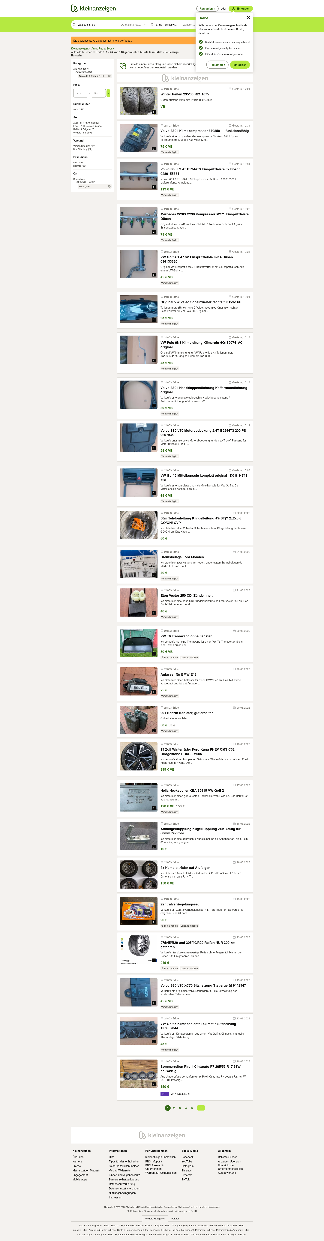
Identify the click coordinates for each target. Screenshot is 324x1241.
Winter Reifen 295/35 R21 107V (184, 94)
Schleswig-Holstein (85, 181)
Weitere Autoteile (82, 132)
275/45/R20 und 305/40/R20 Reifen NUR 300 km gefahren (197, 944)
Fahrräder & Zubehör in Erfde (165, 1229)
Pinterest (187, 1175)
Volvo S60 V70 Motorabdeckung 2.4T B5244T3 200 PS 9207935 (203, 432)
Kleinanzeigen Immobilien (160, 1157)
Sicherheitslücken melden (124, 1166)
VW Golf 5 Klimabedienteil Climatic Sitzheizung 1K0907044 (198, 1026)
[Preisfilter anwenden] (108, 93)
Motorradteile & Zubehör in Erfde (232, 1229)
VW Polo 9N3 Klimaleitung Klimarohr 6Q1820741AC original (201, 344)
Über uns (78, 1157)
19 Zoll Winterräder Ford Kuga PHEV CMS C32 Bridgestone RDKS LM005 (197, 751)
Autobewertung (227, 1172)
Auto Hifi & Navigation (84, 122)
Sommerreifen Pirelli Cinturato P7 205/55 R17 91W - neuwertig (201, 1068)
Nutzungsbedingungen (122, 1193)
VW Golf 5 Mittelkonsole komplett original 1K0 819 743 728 (203, 477)
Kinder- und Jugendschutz (124, 1175)
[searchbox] (97, 24)
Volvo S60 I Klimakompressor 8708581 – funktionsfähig (204, 131)
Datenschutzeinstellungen (124, 1188)
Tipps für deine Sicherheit (124, 1161)
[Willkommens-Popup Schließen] (248, 17)
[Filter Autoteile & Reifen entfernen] (109, 75)
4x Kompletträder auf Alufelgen (185, 868)
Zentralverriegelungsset (179, 904)
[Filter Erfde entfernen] (109, 186)
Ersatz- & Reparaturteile (85, 125)
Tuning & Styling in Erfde (184, 1225)
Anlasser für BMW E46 (178, 674)
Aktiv (75, 109)
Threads (187, 1170)
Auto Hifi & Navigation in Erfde (94, 1225)
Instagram (188, 1166)
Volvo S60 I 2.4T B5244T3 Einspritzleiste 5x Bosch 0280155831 (200, 171)
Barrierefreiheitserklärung (124, 1179)
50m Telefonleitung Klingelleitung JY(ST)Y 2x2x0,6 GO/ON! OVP (200, 520)
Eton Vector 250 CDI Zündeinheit (186, 595)
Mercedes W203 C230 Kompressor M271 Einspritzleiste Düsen (204, 216)
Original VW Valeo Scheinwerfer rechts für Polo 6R (201, 302)
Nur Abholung (80, 149)
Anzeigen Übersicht (229, 1161)
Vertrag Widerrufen (120, 1170)
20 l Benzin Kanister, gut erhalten (187, 713)
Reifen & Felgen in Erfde (157, 1225)
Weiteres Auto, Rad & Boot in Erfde (208, 1234)
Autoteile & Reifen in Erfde (102, 1229)
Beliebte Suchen (227, 1157)
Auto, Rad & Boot (84, 71)
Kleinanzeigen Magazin (86, 1170)
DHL (75, 162)
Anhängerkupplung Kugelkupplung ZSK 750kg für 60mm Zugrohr (200, 831)
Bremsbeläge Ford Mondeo (182, 557)
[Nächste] (201, 1108)
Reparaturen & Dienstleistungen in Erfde (135, 1234)
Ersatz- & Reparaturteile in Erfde (127, 1225)
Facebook (188, 1157)
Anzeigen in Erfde (236, 1234)
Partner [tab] (175, 1218)
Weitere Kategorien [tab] (155, 1218)
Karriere (77, 1161)
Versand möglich (81, 145)
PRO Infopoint (153, 1161)
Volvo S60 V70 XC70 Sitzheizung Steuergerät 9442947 (203, 985)
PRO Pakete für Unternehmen (154, 1167)
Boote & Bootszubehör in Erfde (132, 1229)
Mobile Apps (80, 1179)
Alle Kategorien (81, 68)
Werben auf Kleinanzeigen (161, 1172)
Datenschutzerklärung (122, 1184)
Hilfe (111, 1157)
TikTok (186, 1179)
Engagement (80, 1175)
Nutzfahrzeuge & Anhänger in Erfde (95, 1234)
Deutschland (79, 179)
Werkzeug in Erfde (207, 1225)
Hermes (77, 165)
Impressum (115, 1197)
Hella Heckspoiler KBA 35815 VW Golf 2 (192, 790)
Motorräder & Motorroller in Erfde (198, 1229)
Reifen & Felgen (81, 129)
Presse (77, 1166)
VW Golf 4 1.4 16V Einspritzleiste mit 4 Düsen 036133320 (196, 259)
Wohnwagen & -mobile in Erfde (173, 1234)
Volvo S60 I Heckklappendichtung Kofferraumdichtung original (203, 390)
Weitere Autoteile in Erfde (231, 1225)
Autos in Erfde (80, 1229)
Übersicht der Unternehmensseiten (230, 1167)
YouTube (187, 1161)
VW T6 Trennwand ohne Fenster (186, 636)
